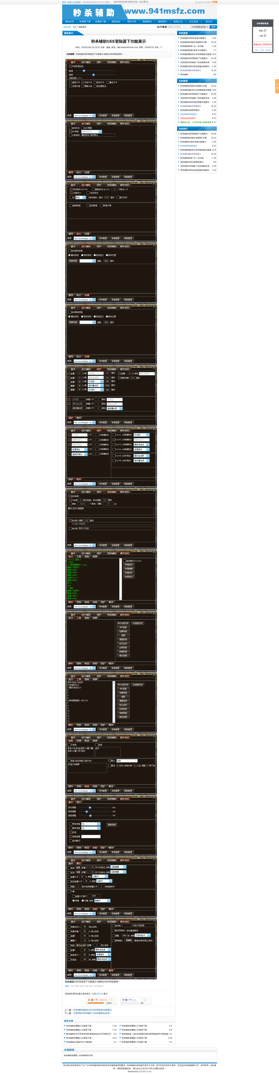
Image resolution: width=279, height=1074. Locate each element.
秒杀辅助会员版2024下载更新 (79, 1042)
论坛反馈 (193, 21)
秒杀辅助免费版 (71, 1055)
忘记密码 (77, 2)
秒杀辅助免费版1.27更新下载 (134, 1026)
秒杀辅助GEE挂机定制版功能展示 (195, 66)
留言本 (209, 21)
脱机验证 (116, 21)
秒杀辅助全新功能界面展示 (192, 162)
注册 (69, 2)
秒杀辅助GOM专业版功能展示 (193, 38)
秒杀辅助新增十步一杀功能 (192, 46)
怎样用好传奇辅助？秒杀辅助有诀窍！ (92, 1013)
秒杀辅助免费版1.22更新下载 (134, 1042)
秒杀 (73, 986)
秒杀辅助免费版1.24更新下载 (78, 1038)
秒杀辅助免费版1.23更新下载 (134, 1038)
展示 (91, 986)
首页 (75, 27)
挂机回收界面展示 (188, 118)
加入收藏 (199, 2)
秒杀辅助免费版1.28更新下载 (78, 1026)
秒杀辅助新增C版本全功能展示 (193, 50)
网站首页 (69, 21)
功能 (86, 986)
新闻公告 (178, 21)
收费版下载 (85, 21)
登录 (64, 2)
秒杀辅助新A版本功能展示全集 (193, 42)
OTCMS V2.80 (145, 1071)
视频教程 (147, 21)
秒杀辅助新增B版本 (188, 114)
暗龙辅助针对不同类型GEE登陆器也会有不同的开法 (88, 1034)
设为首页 (207, 2)
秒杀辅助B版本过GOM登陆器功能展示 (92, 1010)
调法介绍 (131, 21)
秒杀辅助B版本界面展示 (190, 70)
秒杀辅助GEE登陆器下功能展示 (194, 58)
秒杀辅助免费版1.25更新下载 (134, 1030)
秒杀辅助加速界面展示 (190, 110)
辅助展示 (162, 21)
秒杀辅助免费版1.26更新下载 (78, 1030)
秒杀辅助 (184, 74)
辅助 (77, 986)
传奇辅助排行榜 (86, 1055)
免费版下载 (100, 21)
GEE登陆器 (98, 986)
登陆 (82, 986)
